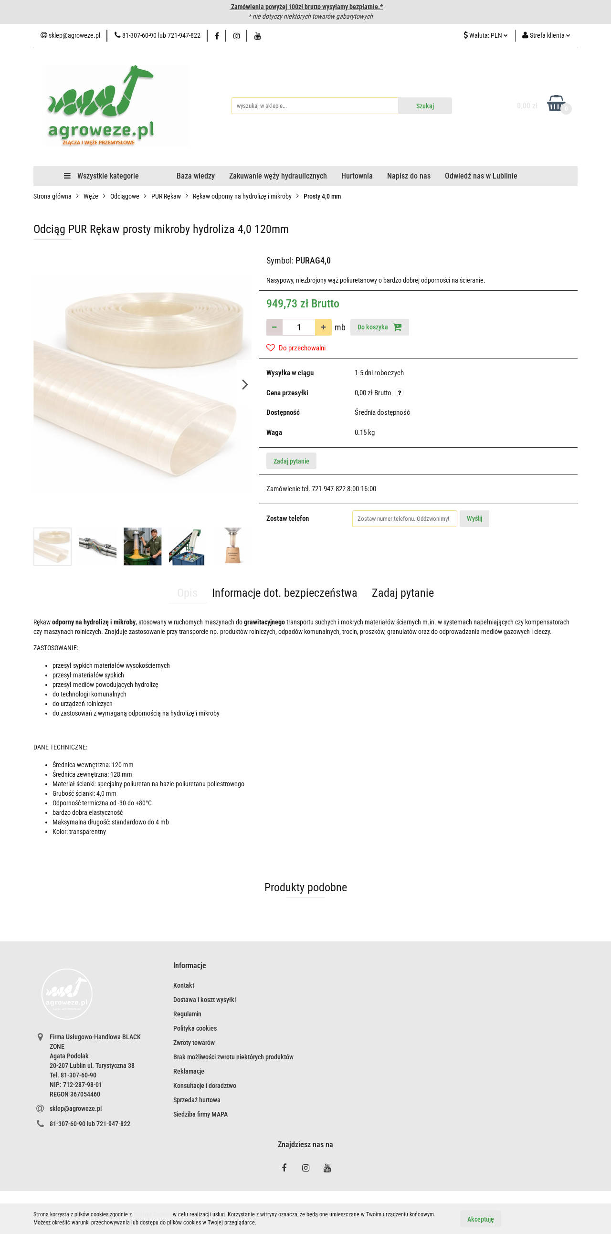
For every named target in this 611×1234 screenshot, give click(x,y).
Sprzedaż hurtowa (197, 1100)
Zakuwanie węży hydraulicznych (278, 175)
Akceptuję (480, 1219)
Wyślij (474, 518)
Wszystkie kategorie (107, 175)
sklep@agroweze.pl (76, 1108)
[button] (189, 966)
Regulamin (187, 1014)
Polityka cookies (195, 1028)
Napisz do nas (409, 175)
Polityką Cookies (152, 1214)
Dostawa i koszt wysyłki (204, 999)
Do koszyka (374, 327)
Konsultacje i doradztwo (204, 1085)
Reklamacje (188, 1071)
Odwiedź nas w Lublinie (481, 175)
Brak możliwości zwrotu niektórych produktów (233, 1057)
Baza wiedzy (196, 175)
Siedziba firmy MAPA (200, 1114)
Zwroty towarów (194, 1042)
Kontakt (183, 985)
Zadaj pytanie (291, 461)
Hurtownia (357, 175)
